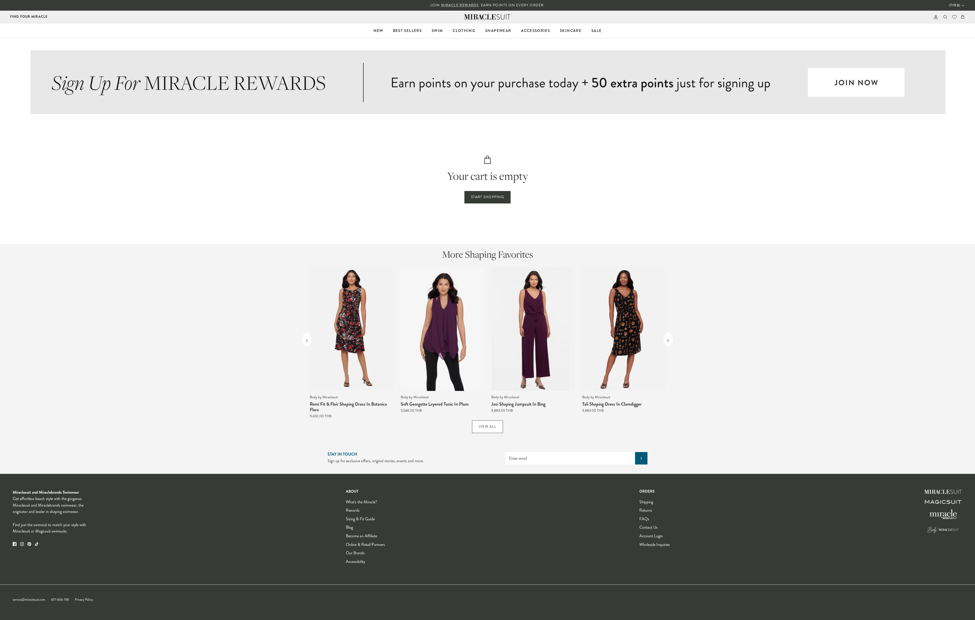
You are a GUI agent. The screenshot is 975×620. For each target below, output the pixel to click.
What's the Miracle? (361, 502)
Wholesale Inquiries (654, 544)
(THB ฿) (954, 5)
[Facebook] (15, 544)
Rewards (353, 510)
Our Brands (355, 553)
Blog (349, 527)
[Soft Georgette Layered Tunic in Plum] (442, 329)
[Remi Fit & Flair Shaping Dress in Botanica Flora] (351, 329)
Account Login (651, 536)
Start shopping (487, 197)
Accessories (535, 30)
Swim (437, 30)
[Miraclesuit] (487, 17)
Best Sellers (407, 30)
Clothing (464, 30)
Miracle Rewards (460, 5)
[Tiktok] (37, 544)
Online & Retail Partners (365, 544)
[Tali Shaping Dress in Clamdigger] (623, 329)
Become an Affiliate (361, 536)
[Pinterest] (29, 544)
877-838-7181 (60, 599)
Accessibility (355, 561)
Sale (596, 30)
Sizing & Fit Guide (360, 519)
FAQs (644, 519)
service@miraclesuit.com (29, 599)
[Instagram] (22, 544)
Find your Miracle (29, 16)
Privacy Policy (84, 599)
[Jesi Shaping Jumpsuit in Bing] (533, 329)
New (378, 30)
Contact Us (648, 527)
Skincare (570, 30)
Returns (645, 510)
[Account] (935, 17)
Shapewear (498, 30)
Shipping (646, 502)
